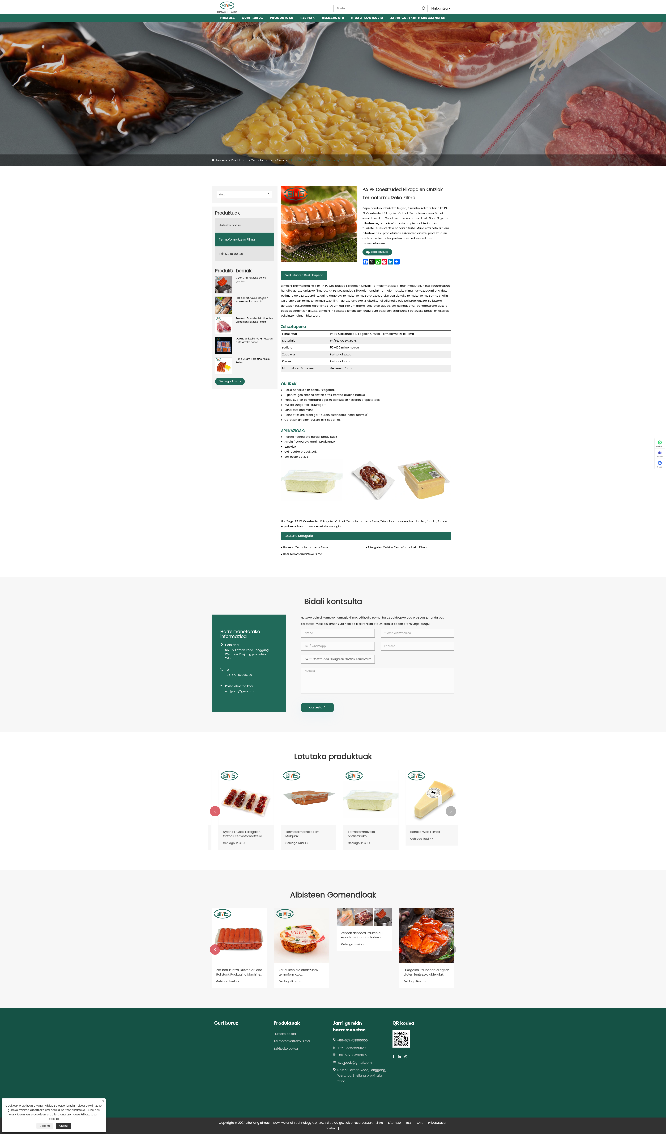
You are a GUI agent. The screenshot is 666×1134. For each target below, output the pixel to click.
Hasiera (227, 18)
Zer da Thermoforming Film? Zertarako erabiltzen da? (300, 972)
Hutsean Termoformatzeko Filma (305, 547)
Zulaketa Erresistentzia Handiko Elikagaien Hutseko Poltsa (254, 320)
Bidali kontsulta (367, 18)
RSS (409, 1122)
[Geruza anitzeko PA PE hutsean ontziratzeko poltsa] (223, 339)
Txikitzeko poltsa (231, 254)
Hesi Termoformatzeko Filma (302, 554)
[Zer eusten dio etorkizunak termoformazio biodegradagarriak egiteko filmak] (426, 935)
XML (420, 1122)
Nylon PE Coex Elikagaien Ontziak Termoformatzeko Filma (360, 834)
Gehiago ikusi (228, 381)
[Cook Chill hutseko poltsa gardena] (223, 278)
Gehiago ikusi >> (227, 843)
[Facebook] (393, 1057)
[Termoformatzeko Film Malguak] (426, 797)
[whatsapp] (405, 1057)
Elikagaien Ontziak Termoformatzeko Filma (317, 160)
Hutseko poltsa (230, 225)
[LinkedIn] (399, 1057)
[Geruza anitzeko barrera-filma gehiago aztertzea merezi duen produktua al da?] (239, 935)
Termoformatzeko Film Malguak (421, 834)
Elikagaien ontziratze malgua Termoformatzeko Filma (238, 834)
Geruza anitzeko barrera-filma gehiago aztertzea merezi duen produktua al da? (239, 972)
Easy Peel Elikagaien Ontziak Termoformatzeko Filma (300, 834)
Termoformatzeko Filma (267, 160)
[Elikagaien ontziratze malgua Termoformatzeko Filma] (239, 797)
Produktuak (281, 18)
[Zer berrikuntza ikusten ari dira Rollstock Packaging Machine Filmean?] (364, 935)
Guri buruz (252, 18)
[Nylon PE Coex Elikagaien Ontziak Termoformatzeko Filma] (364, 797)
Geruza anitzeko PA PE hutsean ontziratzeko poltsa (254, 340)
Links (379, 1122)
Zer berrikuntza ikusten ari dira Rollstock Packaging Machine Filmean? (364, 972)
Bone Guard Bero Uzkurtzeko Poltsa (253, 360)
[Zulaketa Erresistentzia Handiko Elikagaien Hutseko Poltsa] (223, 319)
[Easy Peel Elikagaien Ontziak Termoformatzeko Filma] (301, 797)
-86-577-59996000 (238, 675)
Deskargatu (333, 18)
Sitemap (394, 1122)
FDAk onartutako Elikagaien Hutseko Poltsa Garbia (252, 299)
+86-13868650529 (351, 1048)
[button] (215, 811)
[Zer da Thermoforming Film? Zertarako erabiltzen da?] (301, 935)
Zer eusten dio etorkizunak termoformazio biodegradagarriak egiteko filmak (424, 972)
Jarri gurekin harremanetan (418, 18)
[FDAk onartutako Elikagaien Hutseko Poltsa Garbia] (223, 298)
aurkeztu (317, 707)
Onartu (63, 1126)
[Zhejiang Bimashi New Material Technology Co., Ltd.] (227, 7)
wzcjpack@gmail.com (240, 691)
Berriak (307, 18)
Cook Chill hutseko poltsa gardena (251, 279)
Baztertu (45, 1126)
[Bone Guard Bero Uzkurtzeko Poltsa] (223, 359)
